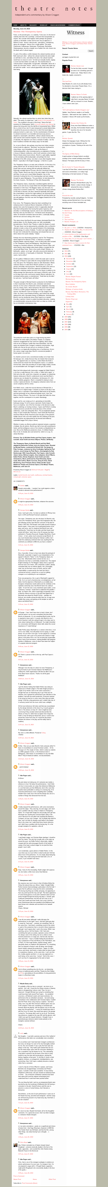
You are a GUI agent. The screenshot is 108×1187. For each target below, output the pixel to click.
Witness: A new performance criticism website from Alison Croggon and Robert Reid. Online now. (77, 43)
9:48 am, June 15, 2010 (25, 646)
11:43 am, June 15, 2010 (26, 724)
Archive (67, 217)
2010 (66, 256)
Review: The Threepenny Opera (76, 281)
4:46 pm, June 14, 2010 (25, 505)
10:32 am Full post (37, 470)
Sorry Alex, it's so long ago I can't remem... (79, 238)
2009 (66, 317)
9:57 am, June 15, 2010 (25, 659)
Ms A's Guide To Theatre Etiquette (73, 167)
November (69, 261)
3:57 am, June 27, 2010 (25, 1154)
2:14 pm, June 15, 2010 (25, 829)
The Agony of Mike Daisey (70, 154)
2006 (66, 324)
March (68, 309)
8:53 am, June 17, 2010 (25, 1118)
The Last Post (66, 81)
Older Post (52, 1179)
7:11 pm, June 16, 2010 (25, 1103)
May (67, 304)
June (68, 274)
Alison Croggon (25, 499)
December (69, 259)
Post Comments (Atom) (29, 1183)
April (68, 306)
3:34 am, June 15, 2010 (25, 604)
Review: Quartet (67, 138)
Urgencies (69, 301)
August (68, 269)
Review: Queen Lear (77, 66)
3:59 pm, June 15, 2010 (25, 961)
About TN (23, 25)
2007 (66, 322)
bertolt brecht (22, 475)
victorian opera (26, 477)
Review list (43, 25)
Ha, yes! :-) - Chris (70, 227)
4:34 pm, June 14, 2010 (25, 493)
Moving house (70, 279)
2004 (66, 329)
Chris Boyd (23, 1142)
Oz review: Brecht (71, 287)
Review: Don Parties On (78, 123)
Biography (33, 25)
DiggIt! (47, 470)
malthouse (38, 475)
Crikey (43, 733)
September (70, 266)
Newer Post (17, 1179)
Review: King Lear (72, 299)
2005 (66, 327)
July (67, 271)
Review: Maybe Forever (73, 276)
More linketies (70, 284)
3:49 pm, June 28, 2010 (25, 1173)
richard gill (17, 477)
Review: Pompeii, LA (71, 221)
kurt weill (31, 475)
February (69, 312)
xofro (22, 1033)
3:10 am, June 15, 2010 (25, 545)
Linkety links (70, 296)
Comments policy (74, 25)
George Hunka (24, 510)
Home (35, 1179)
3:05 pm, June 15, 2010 (25, 875)
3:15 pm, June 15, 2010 (25, 911)
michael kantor (47, 475)
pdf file (21, 973)
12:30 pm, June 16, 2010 (26, 1028)
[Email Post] (44, 470)
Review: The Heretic (77, 180)
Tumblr (67, 215)
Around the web (67, 195)
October (69, 264)
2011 (66, 253)
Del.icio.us (17, 471)
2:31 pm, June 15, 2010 (25, 862)
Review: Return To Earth (79, 94)
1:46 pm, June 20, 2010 (25, 1137)
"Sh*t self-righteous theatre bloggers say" (75, 110)
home (15, 25)
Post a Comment (19, 1176)
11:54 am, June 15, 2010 (26, 738)
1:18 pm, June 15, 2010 (25, 799)
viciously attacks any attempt (44, 124)
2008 (66, 319)
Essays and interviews (58, 25)
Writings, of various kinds (74, 289)
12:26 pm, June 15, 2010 (26, 770)
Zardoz (22, 485)
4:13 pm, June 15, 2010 (25, 978)
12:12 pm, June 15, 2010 (26, 759)
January (69, 314)
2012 (66, 251)
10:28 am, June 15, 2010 (26, 678)
